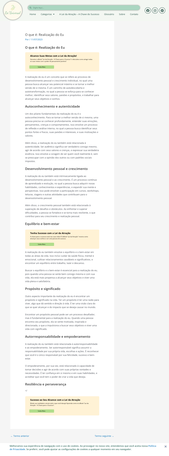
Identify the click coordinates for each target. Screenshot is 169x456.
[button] (166, 446)
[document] (84, 228)
